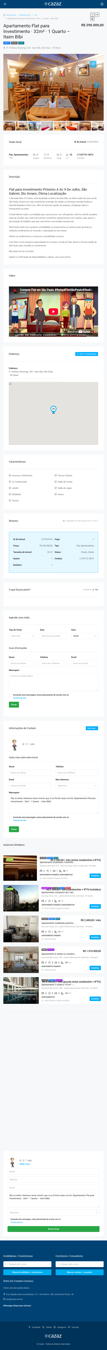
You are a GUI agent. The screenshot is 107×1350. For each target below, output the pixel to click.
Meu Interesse (62, 779)
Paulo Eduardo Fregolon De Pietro (55, 878)
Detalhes (95, 875)
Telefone (44, 657)
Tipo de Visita (15, 630)
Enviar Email (53, 1229)
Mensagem (14, 670)
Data (42, 630)
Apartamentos (25, 15)
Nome (11, 657)
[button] (53, 410)
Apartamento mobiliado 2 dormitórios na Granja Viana (66, 862)
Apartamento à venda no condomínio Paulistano (65, 954)
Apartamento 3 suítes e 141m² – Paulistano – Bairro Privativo (72, 984)
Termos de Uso (19, 698)
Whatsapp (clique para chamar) (17, 1306)
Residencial (11, 15)
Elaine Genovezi (50, 939)
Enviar (14, 704)
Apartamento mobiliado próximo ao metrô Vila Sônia (67, 923)
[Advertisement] (53, 1036)
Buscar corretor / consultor (79, 1272)
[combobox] (22, 636)
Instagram (62, 1327)
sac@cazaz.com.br (14, 1299)
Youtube (75, 1327)
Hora (73, 630)
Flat (35, 15)
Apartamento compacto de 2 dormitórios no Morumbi (68, 892)
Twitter (48, 1327)
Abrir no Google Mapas (88, 354)
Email (73, 657)
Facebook (36, 1327)
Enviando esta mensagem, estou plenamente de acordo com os (41, 696)
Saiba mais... (92, 728)
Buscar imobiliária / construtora (27, 1272)
